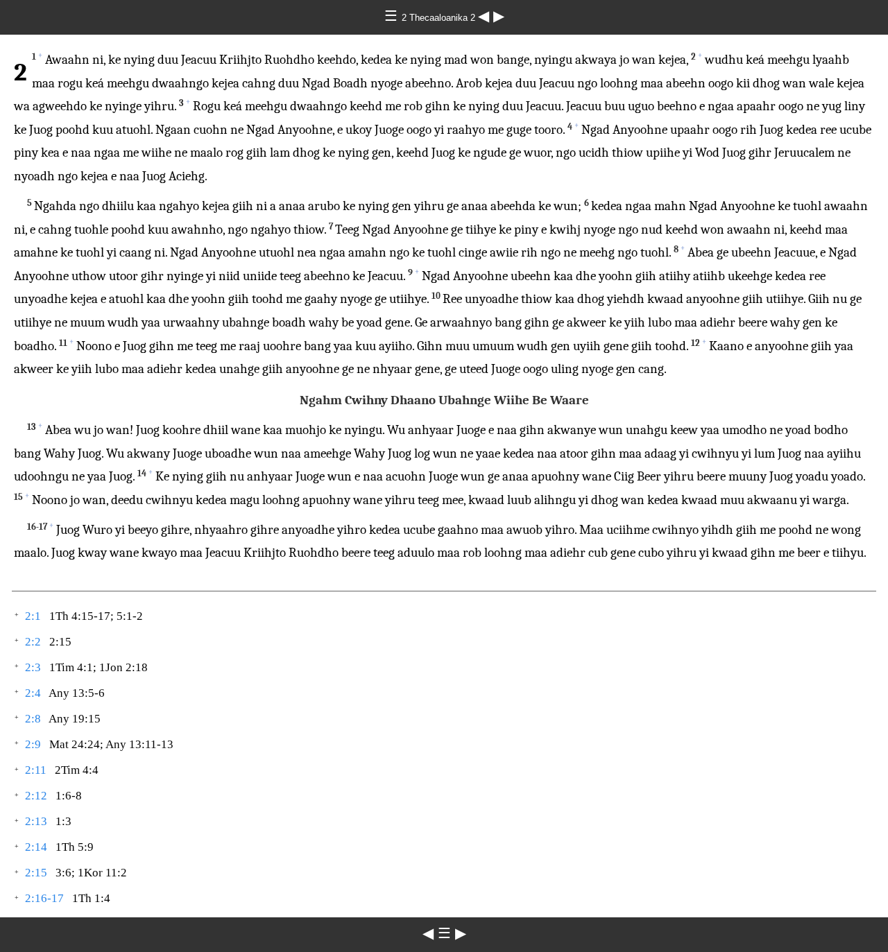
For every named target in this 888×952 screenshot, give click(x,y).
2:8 (33, 718)
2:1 (33, 616)
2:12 (36, 795)
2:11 (35, 770)
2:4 (33, 693)
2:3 (33, 667)
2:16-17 (44, 898)
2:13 (36, 821)
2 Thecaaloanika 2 (440, 17)
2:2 (33, 641)
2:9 (33, 744)
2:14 (36, 847)
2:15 (36, 872)
